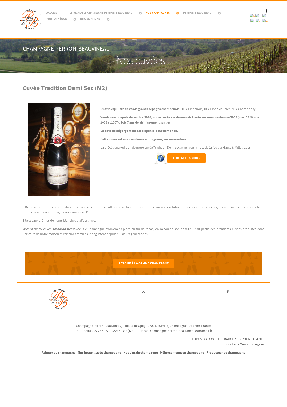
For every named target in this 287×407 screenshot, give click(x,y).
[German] (265, 16)
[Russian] (259, 21)
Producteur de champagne (225, 353)
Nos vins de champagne (140, 353)
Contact (231, 344)
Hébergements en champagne (182, 353)
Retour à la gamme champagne (143, 263)
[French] (252, 16)
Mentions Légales (252, 344)
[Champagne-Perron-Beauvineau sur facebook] (266, 10)
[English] (258, 16)
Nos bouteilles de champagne (99, 353)
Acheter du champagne (58, 353)
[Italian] (253, 21)
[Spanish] (265, 21)
